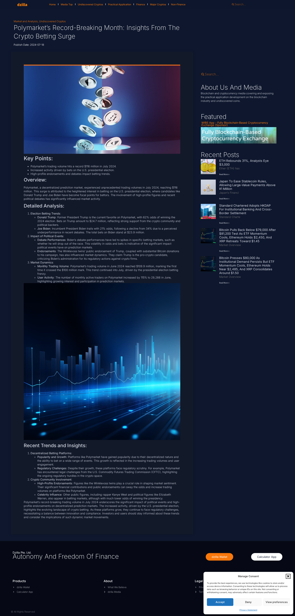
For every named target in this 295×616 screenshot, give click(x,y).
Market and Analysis (26, 21)
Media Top (67, 4)
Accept (220, 602)
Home (52, 4)
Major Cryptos (158, 4)
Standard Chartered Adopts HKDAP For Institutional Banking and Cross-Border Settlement (245, 209)
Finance (140, 4)
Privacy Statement (248, 610)
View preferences (277, 602)
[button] (288, 576)
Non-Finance (178, 4)
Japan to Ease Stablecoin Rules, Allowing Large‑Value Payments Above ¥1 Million (247, 185)
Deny (248, 602)
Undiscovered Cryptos (90, 4)
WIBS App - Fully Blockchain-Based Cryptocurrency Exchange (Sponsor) (234, 124)
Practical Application (119, 4)
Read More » (224, 174)
